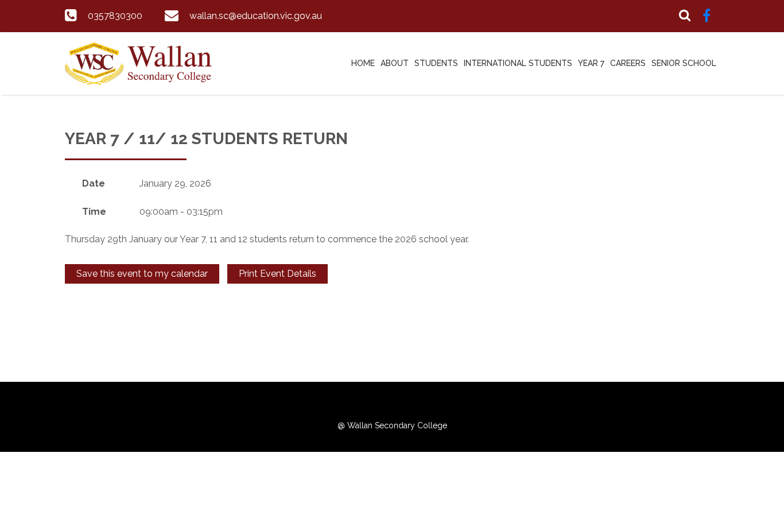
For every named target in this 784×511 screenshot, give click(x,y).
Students (436, 63)
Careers (628, 63)
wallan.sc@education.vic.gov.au (255, 15)
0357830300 (115, 15)
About (395, 63)
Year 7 (591, 63)
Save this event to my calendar (142, 273)
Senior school (683, 63)
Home (363, 63)
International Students (518, 63)
